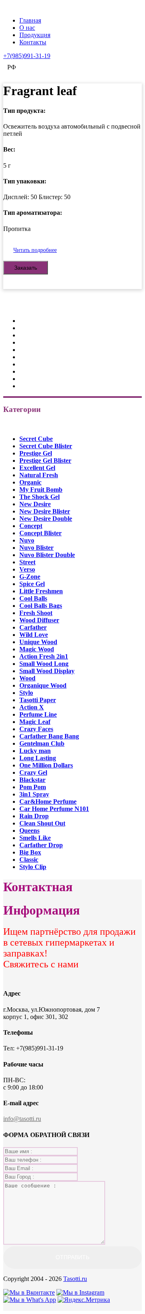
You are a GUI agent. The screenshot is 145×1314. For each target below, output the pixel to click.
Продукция (34, 34)
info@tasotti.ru (22, 1118)
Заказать (25, 267)
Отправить (72, 1257)
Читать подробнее (35, 250)
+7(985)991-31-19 (26, 55)
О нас (27, 27)
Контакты (32, 42)
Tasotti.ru (75, 1278)
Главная (30, 20)
